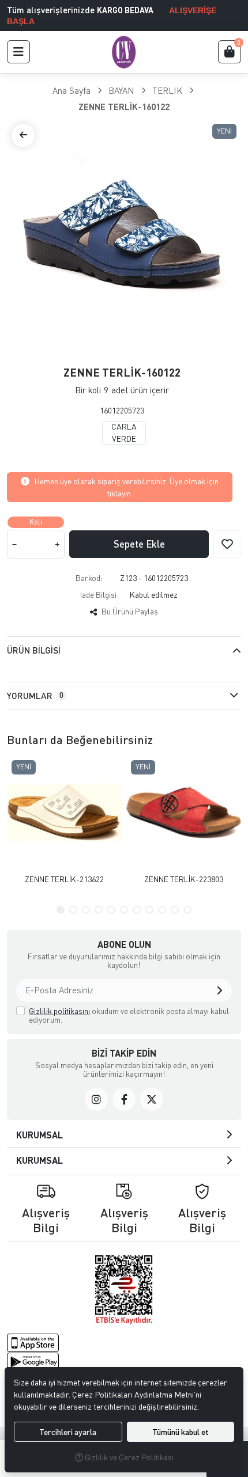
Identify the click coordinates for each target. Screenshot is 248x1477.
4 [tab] (99, 910)
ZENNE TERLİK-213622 (64, 879)
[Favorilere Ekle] (227, 544)
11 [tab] (187, 910)
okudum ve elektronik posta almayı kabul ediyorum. (129, 1015)
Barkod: (89, 578)
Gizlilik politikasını (59, 1011)
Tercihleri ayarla (67, 1432)
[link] (96, 1099)
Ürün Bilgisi (34, 650)
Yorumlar (35, 695)
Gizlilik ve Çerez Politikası (128, 1457)
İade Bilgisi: (99, 594)
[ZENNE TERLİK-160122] (124, 236)
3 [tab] (86, 910)
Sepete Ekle (139, 544)
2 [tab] (73, 910)
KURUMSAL (39, 1134)
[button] (18, 51)
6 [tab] (124, 910)
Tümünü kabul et (180, 1432)
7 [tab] (137, 910)
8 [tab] (149, 910)
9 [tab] (162, 910)
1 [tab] (61, 910)
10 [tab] (175, 910)
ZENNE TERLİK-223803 (183, 879)
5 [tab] (111, 910)
